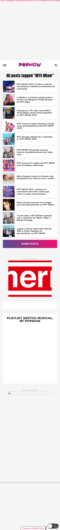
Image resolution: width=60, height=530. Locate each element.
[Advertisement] (30, 30)
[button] (53, 526)
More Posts (29, 243)
